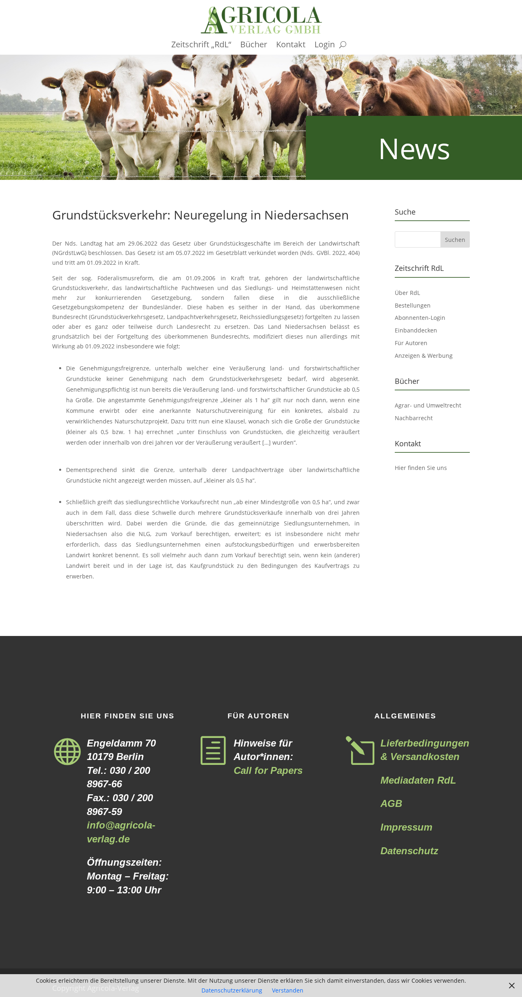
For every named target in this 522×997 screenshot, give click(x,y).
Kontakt (290, 46)
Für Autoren (411, 343)
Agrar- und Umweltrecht (428, 405)
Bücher (253, 46)
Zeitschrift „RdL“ (201, 46)
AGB (391, 803)
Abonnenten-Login (420, 317)
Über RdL (407, 293)
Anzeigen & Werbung (424, 355)
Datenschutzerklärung (231, 990)
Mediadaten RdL (418, 780)
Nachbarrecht (414, 418)
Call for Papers (268, 770)
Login (324, 46)
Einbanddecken (416, 330)
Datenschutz (409, 850)
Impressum (406, 827)
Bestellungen (413, 305)
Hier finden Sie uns (421, 468)
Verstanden (287, 990)
